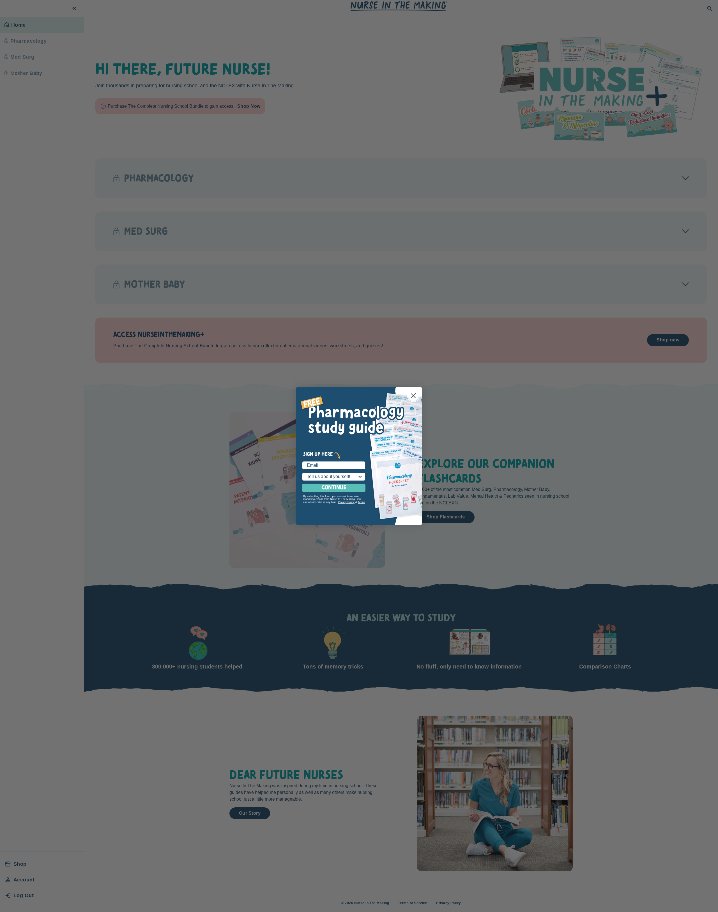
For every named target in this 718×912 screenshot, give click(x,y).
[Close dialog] (413, 395)
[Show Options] (360, 477)
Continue (333, 488)
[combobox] (332, 477)
